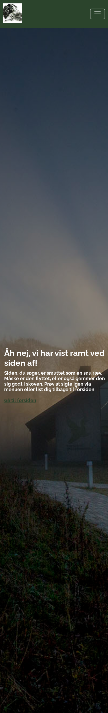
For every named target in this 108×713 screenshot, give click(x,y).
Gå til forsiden (20, 400)
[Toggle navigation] (97, 14)
